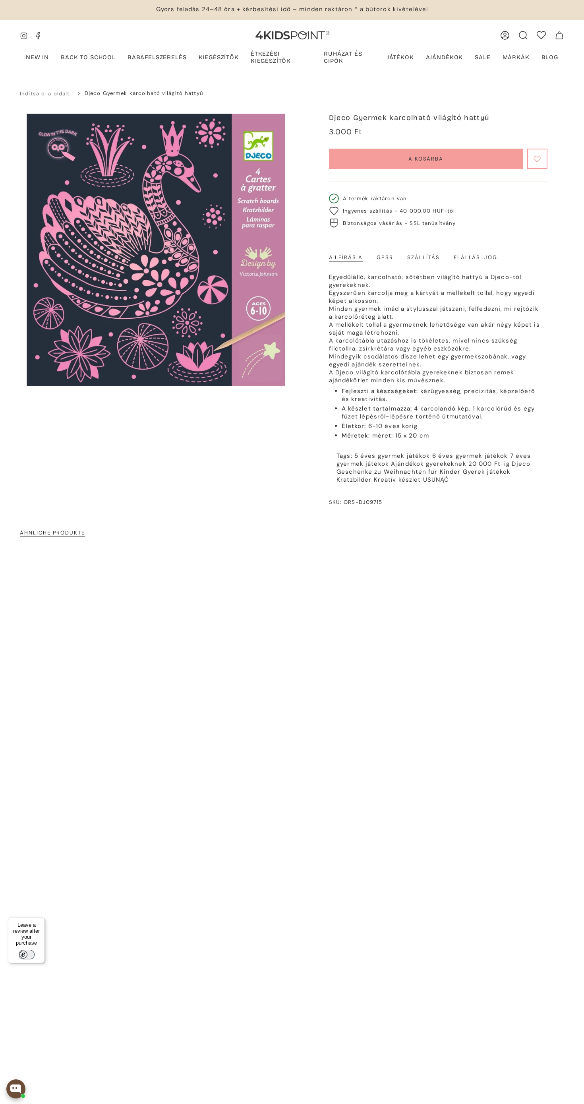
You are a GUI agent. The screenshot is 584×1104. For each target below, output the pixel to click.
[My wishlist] (541, 35)
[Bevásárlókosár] (559, 35)
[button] (157, 58)
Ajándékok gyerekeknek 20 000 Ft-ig (450, 464)
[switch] (27, 954)
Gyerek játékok (487, 472)
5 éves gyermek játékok (392, 456)
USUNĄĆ (436, 480)
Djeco (521, 464)
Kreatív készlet (397, 480)
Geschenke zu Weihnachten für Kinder (398, 472)
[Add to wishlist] (537, 159)
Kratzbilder (353, 480)
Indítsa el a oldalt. (46, 93)
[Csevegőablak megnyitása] (15, 1088)
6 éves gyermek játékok (470, 456)
